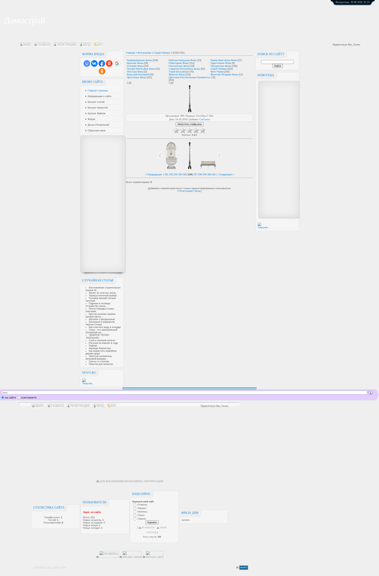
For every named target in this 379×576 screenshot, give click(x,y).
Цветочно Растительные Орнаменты (189, 77)
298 (200, 174)
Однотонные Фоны (221, 63)
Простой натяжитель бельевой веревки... (99, 357)
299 (205, 174)
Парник (93, 345)
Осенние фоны (135, 66)
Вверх (39, 406)
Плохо (141, 515)
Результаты (148, 528)
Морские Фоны (135, 63)
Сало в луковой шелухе (102, 340)
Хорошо (142, 508)
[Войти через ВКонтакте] (94, 63)
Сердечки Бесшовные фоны (184, 68)
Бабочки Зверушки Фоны (183, 60)
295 (185, 174)
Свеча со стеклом (99, 361)
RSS (99, 44)
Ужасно (142, 518)
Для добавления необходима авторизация (131, 481)
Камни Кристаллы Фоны (224, 60)
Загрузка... (88, 383)
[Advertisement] (100, 204)
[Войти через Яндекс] (109, 63)
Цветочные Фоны (136, 77)
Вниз (26, 44)
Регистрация (66, 44)
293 (176, 174)
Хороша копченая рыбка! (103, 295)
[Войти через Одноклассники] (102, 71)
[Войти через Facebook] (101, 63)
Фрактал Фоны (177, 74)
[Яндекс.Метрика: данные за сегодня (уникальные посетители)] (154, 554)
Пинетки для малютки (101, 364)
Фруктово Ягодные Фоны (224, 74)
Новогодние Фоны (179, 63)
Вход (86, 44)
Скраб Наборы (162, 52)
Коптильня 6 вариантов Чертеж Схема (100, 323)
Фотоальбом (144, 52)
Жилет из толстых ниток (102, 293)
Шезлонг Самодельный (102, 319)
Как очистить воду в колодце (105, 327)
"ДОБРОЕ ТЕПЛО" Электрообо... (98, 336)
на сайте (10, 397)
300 (209, 174)
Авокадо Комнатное (100, 348)
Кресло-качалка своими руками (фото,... (100, 315)
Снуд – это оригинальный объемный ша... (101, 331)
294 (180, 174)
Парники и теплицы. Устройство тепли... (98, 304)
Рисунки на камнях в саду (103, 343)
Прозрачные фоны (221, 66)
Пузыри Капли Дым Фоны (141, 68)
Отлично (142, 504)
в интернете (29, 397)
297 (195, 174)
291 (166, 174)
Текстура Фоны (135, 71)
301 (214, 174)
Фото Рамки (217, 71)
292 (171, 174)
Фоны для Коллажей (138, 74)
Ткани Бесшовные (179, 71)
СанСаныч (204, 119)
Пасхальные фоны (179, 66)
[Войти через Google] (116, 63)
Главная (44, 44)
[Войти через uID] (87, 63)
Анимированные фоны (139, 60)
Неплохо (142, 511)
